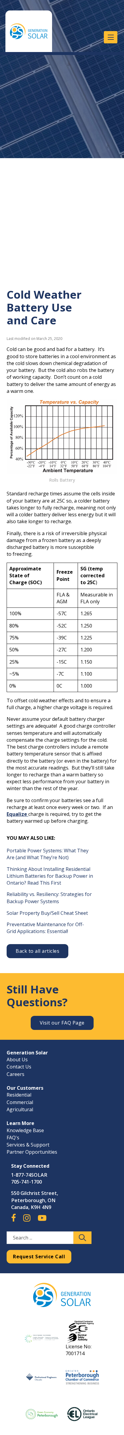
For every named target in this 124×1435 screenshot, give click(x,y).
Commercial (20, 1102)
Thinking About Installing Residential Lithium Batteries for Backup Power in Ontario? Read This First (50, 876)
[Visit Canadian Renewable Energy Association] (41, 1338)
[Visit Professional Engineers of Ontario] (41, 1377)
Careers (15, 1074)
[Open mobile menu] (110, 37)
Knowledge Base (25, 1130)
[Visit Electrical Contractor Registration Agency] (82, 1331)
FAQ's (13, 1137)
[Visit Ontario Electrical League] (82, 1414)
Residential (19, 1094)
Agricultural (20, 1109)
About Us (17, 1059)
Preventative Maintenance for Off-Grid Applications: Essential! (45, 928)
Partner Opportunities (32, 1152)
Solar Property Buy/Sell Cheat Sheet (47, 913)
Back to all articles (37, 951)
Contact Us (19, 1066)
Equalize (17, 814)
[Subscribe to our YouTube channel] (42, 1220)
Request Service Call (39, 1256)
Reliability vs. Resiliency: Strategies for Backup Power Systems (49, 897)
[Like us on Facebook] (13, 1220)
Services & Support (28, 1144)
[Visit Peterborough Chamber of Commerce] (82, 1377)
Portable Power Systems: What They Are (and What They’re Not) (47, 854)
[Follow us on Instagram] (26, 1220)
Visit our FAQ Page (62, 1022)
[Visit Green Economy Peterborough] (41, 1414)
